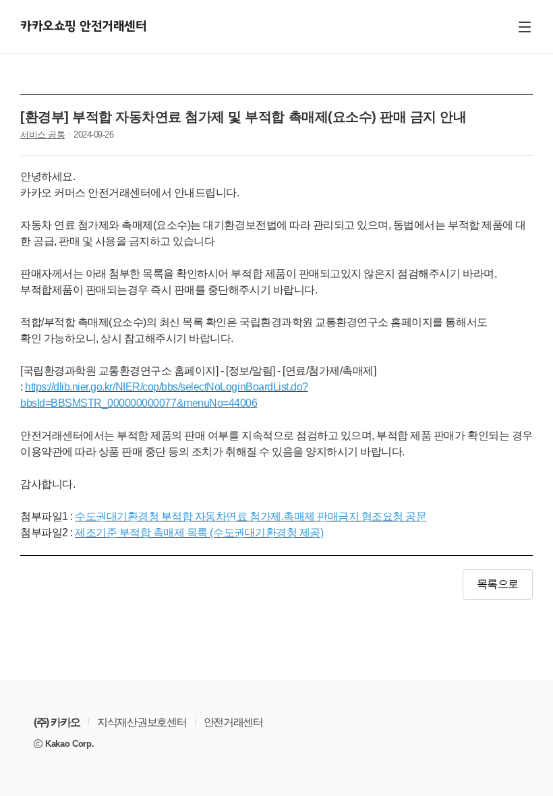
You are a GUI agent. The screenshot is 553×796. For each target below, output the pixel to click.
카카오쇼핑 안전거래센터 (83, 27)
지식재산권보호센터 (141, 723)
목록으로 (498, 584)
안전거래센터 (233, 723)
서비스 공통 (42, 135)
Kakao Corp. (69, 744)
